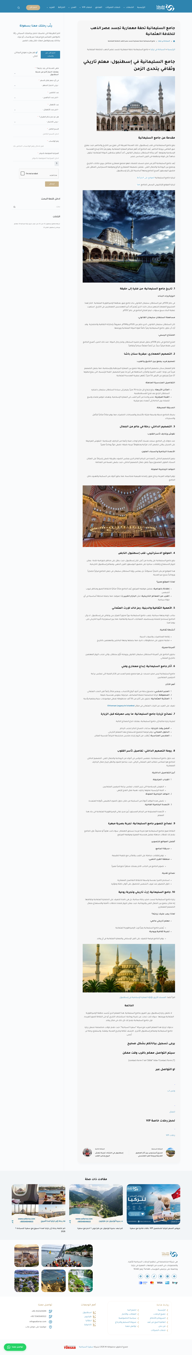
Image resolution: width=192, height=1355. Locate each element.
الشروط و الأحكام (157, 1318)
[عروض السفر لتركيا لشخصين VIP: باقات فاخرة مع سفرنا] (153, 1204)
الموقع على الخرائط (146, 178)
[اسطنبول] (37, 75)
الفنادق (98, 7)
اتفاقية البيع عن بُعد (156, 1322)
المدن (73, 7)
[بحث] (19, 8)
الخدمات (130, 7)
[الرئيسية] (174, 41)
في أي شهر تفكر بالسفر (49, 81)
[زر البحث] (14, 207)
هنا (138, 185)
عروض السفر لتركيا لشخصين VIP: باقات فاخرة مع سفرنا (155, 1229)
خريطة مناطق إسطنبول (52, 224)
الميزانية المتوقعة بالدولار (49, 153)
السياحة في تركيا (157, 50)
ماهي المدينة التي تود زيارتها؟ (48, 68)
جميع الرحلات (159, 1314)
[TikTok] (154, 1276)
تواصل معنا (130, 1326)
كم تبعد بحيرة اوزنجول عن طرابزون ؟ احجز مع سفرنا (100, 1229)
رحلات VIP (170, 1135)
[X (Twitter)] (167, 1276)
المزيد (52, 7)
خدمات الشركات (112, 7)
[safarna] (67, 1255)
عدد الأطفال (54, 105)
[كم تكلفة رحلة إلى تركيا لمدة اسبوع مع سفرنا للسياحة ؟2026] (38, 1204)
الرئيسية (141, 7)
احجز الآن (33, 7)
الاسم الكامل (54, 129)
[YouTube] (147, 1276)
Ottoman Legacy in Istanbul (120, 706)
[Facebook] (174, 1276)
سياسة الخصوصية (127, 1318)
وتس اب (171, 1091)
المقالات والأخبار (129, 1314)
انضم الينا (131, 1310)
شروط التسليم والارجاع (125, 1322)
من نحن (161, 1326)
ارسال (51, 184)
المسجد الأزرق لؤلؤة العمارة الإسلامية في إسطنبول (143, 997)
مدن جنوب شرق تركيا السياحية (28, 224)
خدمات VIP (87, 7)
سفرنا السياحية (86, 1347)
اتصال (172, 1112)
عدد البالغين (54, 93)
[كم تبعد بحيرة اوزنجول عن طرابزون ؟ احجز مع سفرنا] (96, 1204)
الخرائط (61, 7)
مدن (41, 224)
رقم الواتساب (54, 141)
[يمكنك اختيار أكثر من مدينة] (37, 72)
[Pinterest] (140, 1276)
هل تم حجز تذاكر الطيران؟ (49, 117)
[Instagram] (160, 1276)
